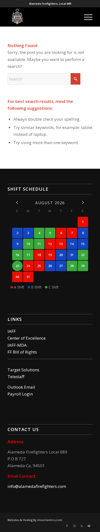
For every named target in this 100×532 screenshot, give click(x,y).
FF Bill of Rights (22, 352)
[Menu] (85, 17)
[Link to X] (81, 526)
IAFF (12, 331)
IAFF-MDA (17, 345)
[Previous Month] (17, 202)
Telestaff (16, 376)
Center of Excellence (27, 338)
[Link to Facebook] (67, 526)
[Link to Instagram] (74, 526)
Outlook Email (21, 387)
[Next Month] (83, 202)
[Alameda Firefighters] (41, 17)
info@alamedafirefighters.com (37, 486)
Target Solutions (23, 370)
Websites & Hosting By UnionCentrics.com (35, 520)
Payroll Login (20, 394)
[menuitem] (85, 17)
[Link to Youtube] (88, 526)
